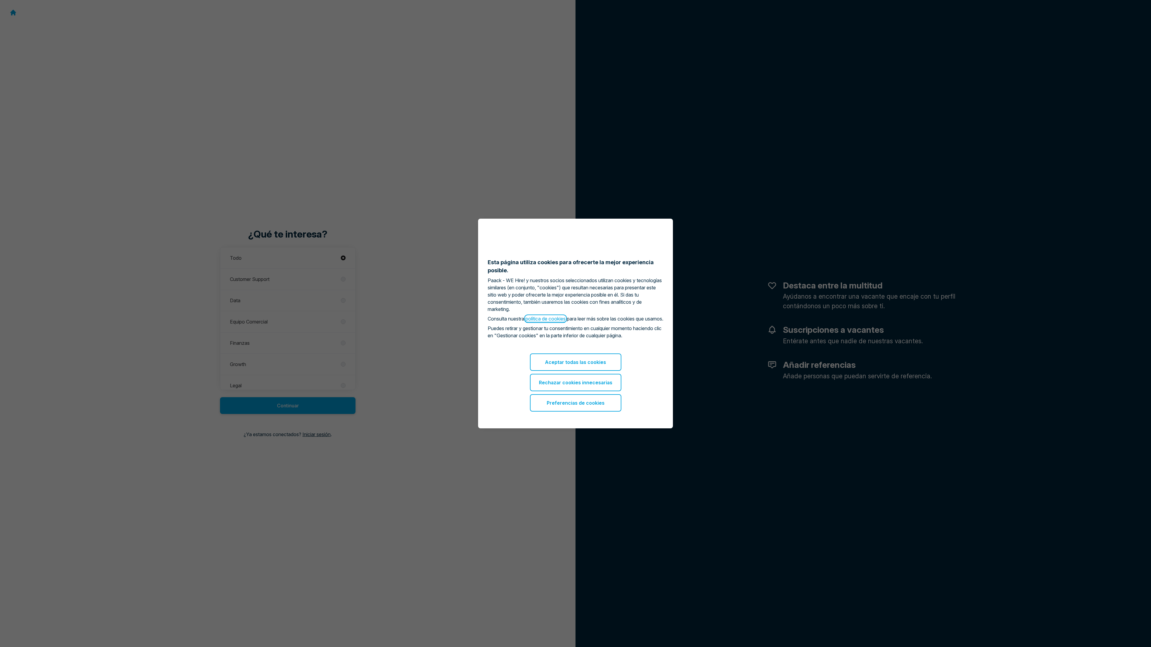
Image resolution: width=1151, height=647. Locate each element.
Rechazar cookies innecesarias (575, 383)
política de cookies (545, 319)
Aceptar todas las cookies (575, 362)
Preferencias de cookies (576, 403)
